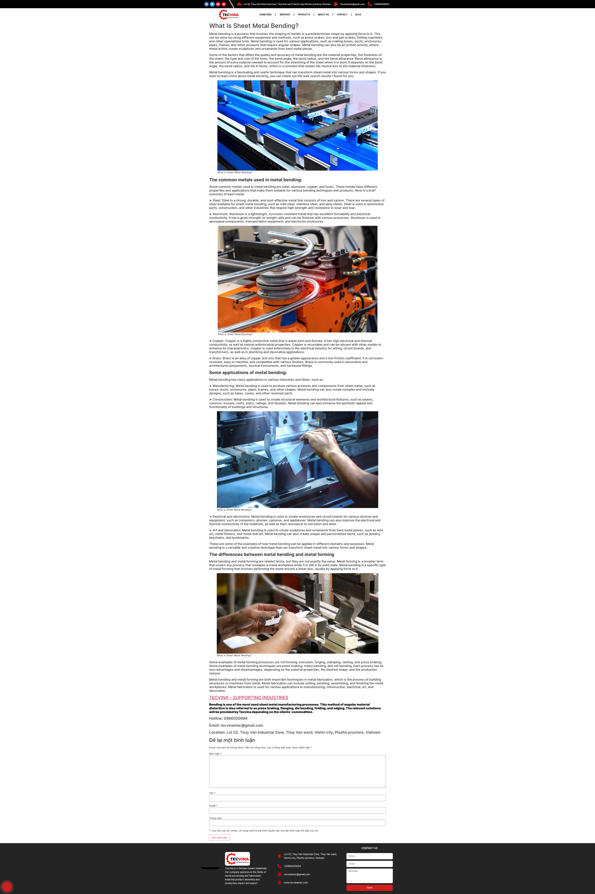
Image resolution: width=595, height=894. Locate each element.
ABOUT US (323, 14)
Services (285, 14)
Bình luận (215, 753)
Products (304, 14)
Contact (342, 14)
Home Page (266, 14)
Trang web (215, 818)
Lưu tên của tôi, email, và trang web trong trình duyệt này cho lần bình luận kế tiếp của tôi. (265, 830)
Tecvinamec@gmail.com (352, 4)
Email (213, 805)
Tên (212, 793)
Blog (358, 14)
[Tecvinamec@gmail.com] (336, 4)
